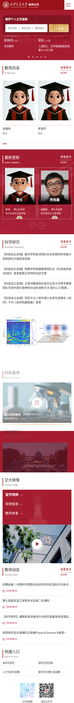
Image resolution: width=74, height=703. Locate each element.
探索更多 (37, 390)
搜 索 (61, 28)
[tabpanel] (20, 43)
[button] (32, 225)
